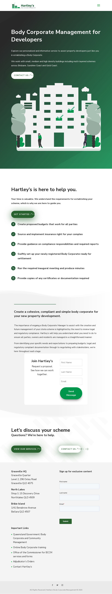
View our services (25, 449)
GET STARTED (22, 214)
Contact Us (21, 75)
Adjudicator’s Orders (23, 561)
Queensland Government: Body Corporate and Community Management (29, 538)
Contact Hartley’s (22, 566)
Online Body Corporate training (29, 547)
